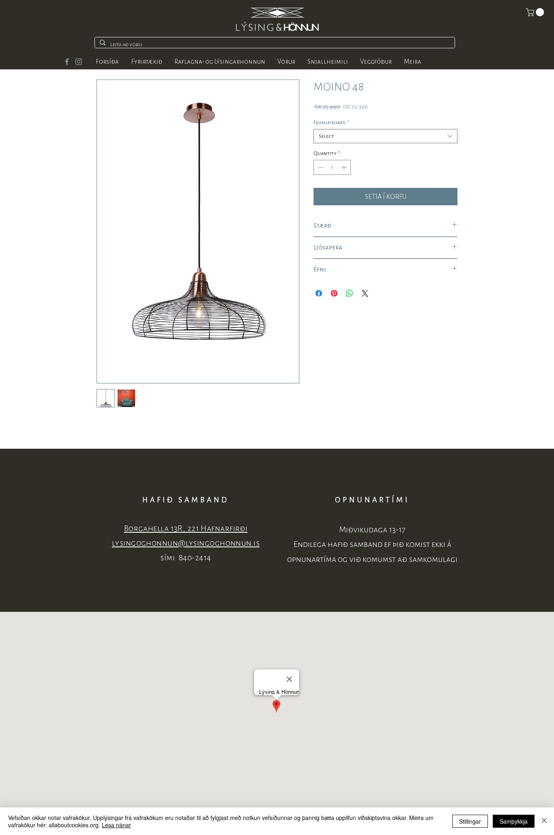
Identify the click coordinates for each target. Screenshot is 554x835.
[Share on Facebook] (319, 293)
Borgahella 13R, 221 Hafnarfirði (186, 528)
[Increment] (344, 167)
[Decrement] (320, 167)
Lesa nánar (116, 825)
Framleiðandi (331, 122)
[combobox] (385, 136)
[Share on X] (365, 293)
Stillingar (470, 821)
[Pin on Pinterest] (334, 293)
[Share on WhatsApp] (349, 293)
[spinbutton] (332, 167)
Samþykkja (514, 821)
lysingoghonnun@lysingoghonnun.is (186, 543)
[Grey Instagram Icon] (78, 61)
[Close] (544, 821)
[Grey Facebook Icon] (66, 61)
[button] (536, 12)
